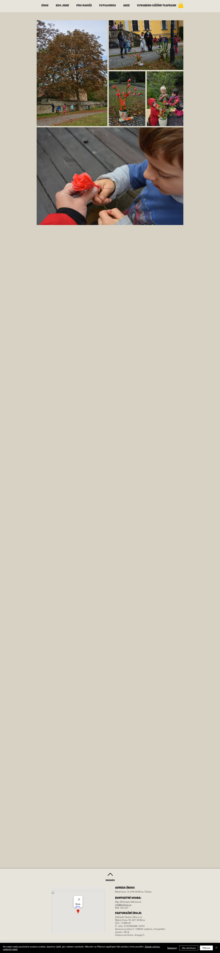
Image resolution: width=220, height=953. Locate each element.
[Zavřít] (216, 948)
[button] (64, 6)
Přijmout (206, 947)
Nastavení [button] (172, 947)
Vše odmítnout (189, 947)
